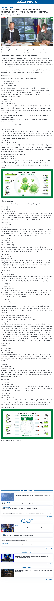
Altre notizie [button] (49, 516)
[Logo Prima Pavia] (27, 1)
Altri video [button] (49, 563)
